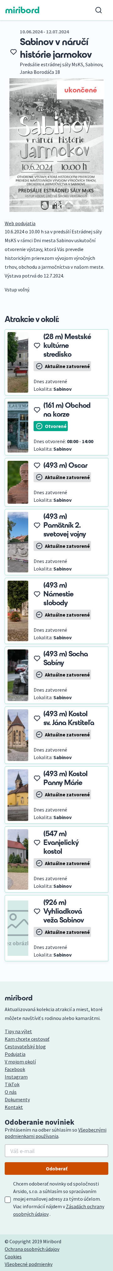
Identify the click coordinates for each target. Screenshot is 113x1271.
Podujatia (15, 1054)
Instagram (16, 1077)
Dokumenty (17, 1099)
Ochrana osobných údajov (32, 1249)
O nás (11, 1092)
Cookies (13, 1256)
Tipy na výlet (18, 1031)
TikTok (12, 1084)
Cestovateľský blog (25, 1046)
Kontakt (14, 1107)
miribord (22, 10)
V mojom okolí (20, 1061)
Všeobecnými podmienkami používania (55, 1133)
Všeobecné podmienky (28, 1264)
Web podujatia (20, 223)
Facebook (15, 1069)
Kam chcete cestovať (27, 1039)
